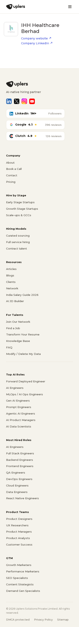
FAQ (9, 347)
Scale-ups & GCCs (18, 215)
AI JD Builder (15, 301)
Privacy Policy (43, 619)
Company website (34, 38)
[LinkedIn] (9, 101)
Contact (11, 175)
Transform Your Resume (23, 334)
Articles (11, 269)
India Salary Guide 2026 (22, 294)
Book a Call (14, 168)
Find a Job (13, 328)
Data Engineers (17, 492)
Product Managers (19, 531)
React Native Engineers (22, 498)
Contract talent (16, 248)
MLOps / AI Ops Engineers (24, 394)
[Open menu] (70, 7)
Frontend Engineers (19, 466)
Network (12, 288)
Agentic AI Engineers (20, 413)
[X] (16, 101)
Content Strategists (20, 584)
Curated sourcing (18, 235)
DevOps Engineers (19, 479)
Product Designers (19, 518)
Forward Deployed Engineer (25, 381)
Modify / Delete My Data (23, 353)
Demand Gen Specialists (23, 590)
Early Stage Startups (20, 202)
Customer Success (19, 544)
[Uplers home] (39, 84)
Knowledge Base (18, 341)
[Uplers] (15, 6)
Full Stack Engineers (20, 453)
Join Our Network (18, 321)
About (10, 162)
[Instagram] (24, 101)
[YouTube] (32, 101)
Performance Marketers (22, 571)
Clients (11, 281)
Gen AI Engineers (18, 400)
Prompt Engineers (18, 407)
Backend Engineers (19, 459)
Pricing (10, 181)
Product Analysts (18, 538)
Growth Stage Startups (22, 208)
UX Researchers (17, 525)
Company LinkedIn (35, 43)
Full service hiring (18, 242)
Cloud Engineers (17, 485)
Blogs (10, 275)
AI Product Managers (20, 420)
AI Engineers (14, 387)
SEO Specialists (17, 577)
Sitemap (63, 619)
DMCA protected (18, 619)
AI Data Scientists (18, 426)
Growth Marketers (18, 565)
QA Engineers (15, 472)
